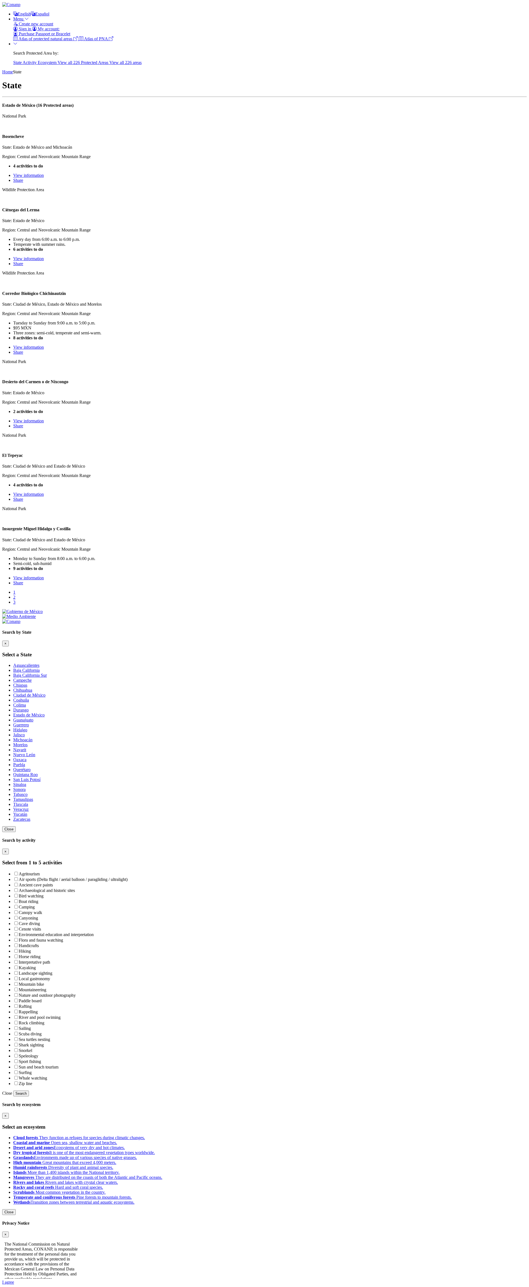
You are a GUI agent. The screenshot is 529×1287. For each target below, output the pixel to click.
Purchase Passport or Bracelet (44, 33)
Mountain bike (31, 984)
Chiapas (20, 685)
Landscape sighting (35, 973)
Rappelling (28, 1011)
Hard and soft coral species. (58, 1187)
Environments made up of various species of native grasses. (75, 1157)
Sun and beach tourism (38, 1067)
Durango (21, 710)
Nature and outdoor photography (47, 995)
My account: (48, 28)
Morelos (20, 744)
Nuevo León (24, 754)
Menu (19, 19)
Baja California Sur (30, 675)
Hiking (25, 951)
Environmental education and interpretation (56, 934)
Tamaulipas (23, 799)
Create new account (35, 24)
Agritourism (29, 874)
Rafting (25, 1006)
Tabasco (20, 794)
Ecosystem (48, 62)
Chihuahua (22, 690)
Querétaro (22, 769)
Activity (30, 62)
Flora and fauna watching (41, 940)
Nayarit (19, 749)
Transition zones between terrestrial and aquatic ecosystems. (73, 1202)
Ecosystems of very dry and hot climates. (69, 1147)
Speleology (28, 1056)
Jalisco (19, 734)
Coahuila (21, 700)
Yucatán (20, 814)
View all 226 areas (125, 62)
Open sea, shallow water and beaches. (65, 1142)
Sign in (25, 28)
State (18, 62)
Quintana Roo (25, 774)
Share (18, 180)
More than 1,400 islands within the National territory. (66, 1172)
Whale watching (33, 1078)
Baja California (26, 670)
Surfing (25, 1072)
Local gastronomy (34, 978)
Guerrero (21, 725)
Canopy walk (30, 912)
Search (21, 1093)
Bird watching (31, 896)
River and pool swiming (40, 1017)
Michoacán (23, 739)
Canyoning (28, 918)
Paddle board (30, 1000)
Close (9, 829)
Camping (27, 907)
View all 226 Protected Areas (83, 62)
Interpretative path (34, 962)
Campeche (22, 680)
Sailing (25, 1028)
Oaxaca (19, 759)
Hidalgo (20, 730)
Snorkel (25, 1050)
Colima (19, 705)
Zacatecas (21, 819)
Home (7, 72)
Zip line (25, 1083)
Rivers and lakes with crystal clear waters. (65, 1182)
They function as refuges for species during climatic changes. (79, 1137)
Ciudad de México (29, 695)
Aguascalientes (26, 665)
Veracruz (21, 809)
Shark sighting (31, 1045)
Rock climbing (31, 1022)
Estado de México (29, 715)
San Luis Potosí (27, 779)
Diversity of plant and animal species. (63, 1167)
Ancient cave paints (36, 885)
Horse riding (30, 956)
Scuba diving (30, 1034)
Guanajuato (23, 720)
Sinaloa (19, 784)
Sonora (19, 789)
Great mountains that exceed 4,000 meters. (64, 1162)
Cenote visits (30, 929)
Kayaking (27, 967)
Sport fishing (30, 1061)
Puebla (19, 764)
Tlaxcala (20, 804)
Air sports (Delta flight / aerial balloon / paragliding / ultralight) (73, 879)
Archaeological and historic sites (47, 890)
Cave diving (29, 923)
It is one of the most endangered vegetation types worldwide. (84, 1152)
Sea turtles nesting (34, 1039)
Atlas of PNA (96, 38)
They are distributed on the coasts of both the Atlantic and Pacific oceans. (87, 1177)
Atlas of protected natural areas (45, 38)
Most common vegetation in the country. (59, 1192)
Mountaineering (32, 989)
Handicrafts (29, 945)
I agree (8, 1282)
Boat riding (28, 901)
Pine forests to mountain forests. (72, 1197)
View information (28, 175)
